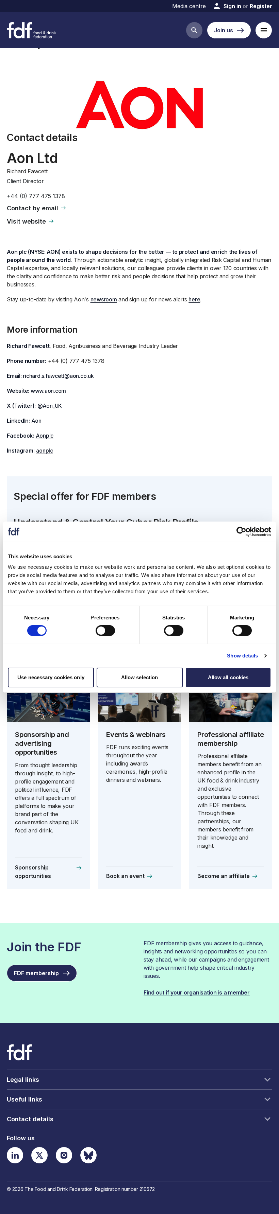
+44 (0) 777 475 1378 (36, 196)
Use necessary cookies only (50, 677)
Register (261, 6)
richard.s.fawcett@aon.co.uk (58, 375)
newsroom (104, 299)
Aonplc (45, 435)
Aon (36, 420)
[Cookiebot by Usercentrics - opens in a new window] (241, 531)
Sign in (232, 6)
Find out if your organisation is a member (197, 992)
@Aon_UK (49, 405)
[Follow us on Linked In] (15, 1155)
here (194, 299)
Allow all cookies (228, 677)
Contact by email (32, 208)
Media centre (189, 6)
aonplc (44, 450)
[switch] (105, 630)
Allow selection (139, 677)
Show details (242, 655)
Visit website (26, 221)
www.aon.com (48, 390)
